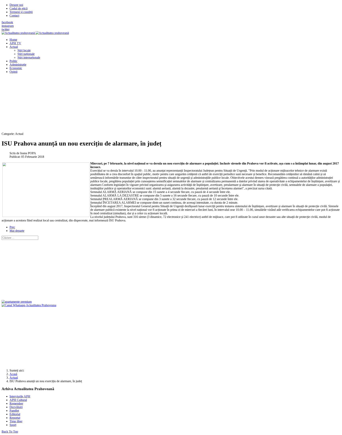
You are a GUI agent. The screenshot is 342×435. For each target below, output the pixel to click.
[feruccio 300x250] (17, 301)
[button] (14, 46)
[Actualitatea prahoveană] (35, 33)
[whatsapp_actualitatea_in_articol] (29, 305)
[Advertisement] (120, 104)
